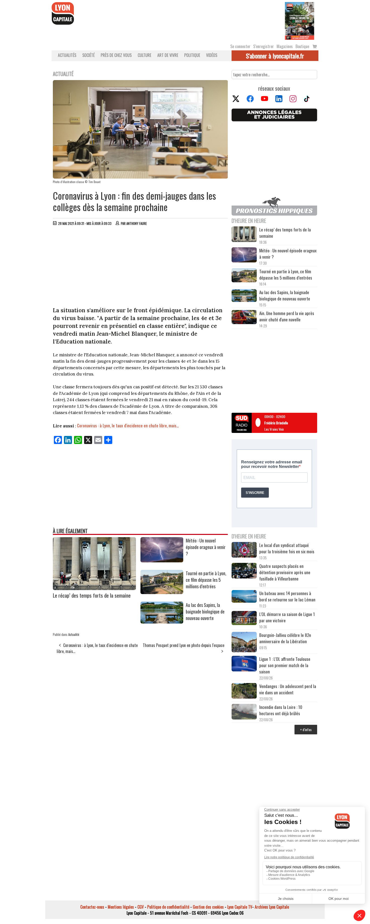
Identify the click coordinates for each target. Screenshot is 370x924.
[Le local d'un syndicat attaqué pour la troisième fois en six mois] (244, 550)
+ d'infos (306, 729)
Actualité (73, 634)
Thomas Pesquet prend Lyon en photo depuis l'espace (183, 645)
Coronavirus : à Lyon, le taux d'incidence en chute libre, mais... (128, 425)
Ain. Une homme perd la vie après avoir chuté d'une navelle (286, 316)
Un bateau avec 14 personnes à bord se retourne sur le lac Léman (287, 596)
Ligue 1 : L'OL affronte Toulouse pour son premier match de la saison (284, 665)
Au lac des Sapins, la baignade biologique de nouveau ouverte (205, 611)
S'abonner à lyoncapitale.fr (275, 55)
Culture (144, 55)
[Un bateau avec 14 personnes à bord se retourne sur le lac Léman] (244, 597)
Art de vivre (167, 55)
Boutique (302, 46)
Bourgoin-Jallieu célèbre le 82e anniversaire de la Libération (285, 638)
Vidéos (211, 55)
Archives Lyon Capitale (272, 907)
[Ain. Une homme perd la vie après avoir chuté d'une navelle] (244, 317)
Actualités (67, 55)
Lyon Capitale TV (239, 907)
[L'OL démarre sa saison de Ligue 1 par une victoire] (244, 618)
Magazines (285, 46)
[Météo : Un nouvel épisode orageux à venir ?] (161, 561)
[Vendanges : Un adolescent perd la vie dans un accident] (244, 691)
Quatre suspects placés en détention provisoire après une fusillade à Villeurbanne (284, 572)
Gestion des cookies (208, 907)
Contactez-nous (92, 907)
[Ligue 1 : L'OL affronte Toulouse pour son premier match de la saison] (244, 664)
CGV (140, 907)
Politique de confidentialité (168, 907)
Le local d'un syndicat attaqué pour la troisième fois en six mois (286, 548)
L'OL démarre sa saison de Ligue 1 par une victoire (287, 617)
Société (88, 55)
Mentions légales (121, 907)
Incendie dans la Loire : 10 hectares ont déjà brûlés (280, 710)
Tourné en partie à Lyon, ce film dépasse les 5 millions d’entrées (206, 580)
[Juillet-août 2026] (299, 20)
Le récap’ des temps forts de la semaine (92, 595)
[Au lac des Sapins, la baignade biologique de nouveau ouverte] (161, 622)
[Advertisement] (140, 267)
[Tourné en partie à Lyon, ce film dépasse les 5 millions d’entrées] (161, 592)
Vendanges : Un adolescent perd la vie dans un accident (287, 689)
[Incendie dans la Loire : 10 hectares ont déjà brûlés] (244, 712)
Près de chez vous (116, 55)
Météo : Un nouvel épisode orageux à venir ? (206, 547)
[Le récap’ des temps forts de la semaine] (94, 588)
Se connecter (240, 46)
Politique (192, 55)
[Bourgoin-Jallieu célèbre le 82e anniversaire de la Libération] (244, 643)
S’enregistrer (263, 46)
